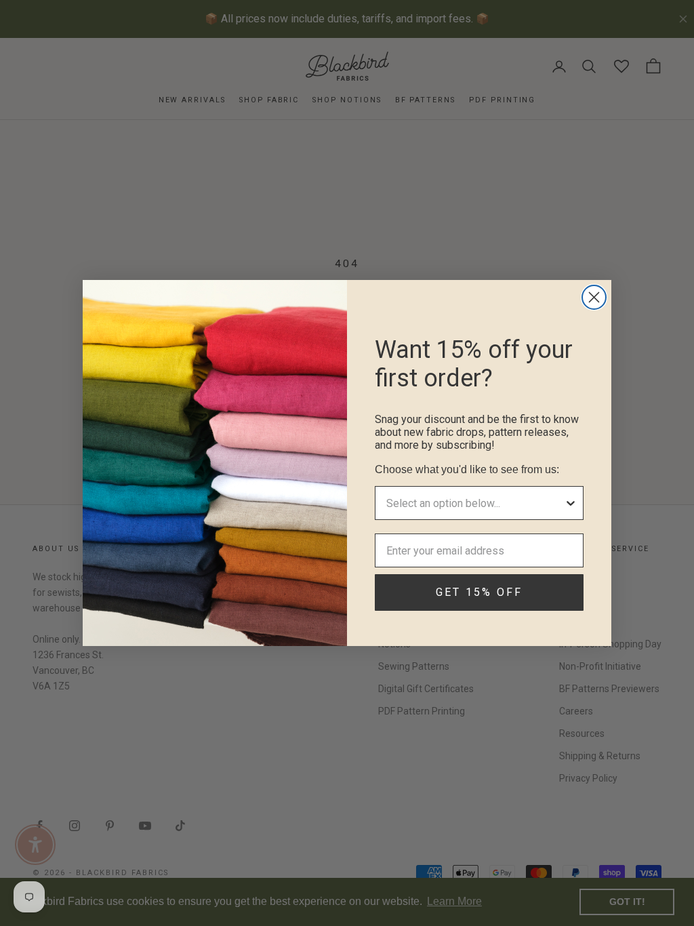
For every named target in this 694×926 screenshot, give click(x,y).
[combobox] (475, 503)
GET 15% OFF (479, 592)
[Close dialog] (594, 297)
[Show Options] (570, 503)
